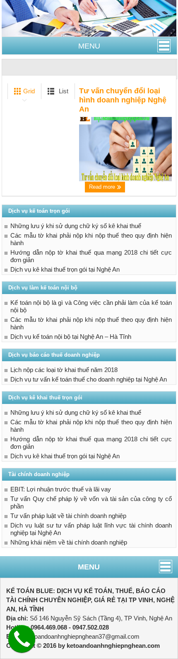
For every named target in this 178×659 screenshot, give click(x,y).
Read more (103, 187)
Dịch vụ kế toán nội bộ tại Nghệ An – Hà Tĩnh (70, 336)
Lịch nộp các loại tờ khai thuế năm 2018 (64, 369)
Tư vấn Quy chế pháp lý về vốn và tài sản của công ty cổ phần (90, 502)
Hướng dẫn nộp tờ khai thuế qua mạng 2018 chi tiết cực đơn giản (90, 256)
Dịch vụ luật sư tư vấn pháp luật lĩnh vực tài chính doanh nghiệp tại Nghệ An (90, 529)
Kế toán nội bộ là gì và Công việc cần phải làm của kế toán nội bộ (90, 306)
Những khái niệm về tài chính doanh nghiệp (68, 542)
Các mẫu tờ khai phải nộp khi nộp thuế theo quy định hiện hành (90, 239)
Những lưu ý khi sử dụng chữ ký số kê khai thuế (75, 225)
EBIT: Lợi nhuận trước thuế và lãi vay (60, 489)
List (62, 91)
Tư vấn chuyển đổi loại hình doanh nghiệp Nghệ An (122, 100)
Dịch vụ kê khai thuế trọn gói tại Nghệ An (65, 269)
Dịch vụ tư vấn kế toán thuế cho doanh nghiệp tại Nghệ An (88, 379)
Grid (28, 91)
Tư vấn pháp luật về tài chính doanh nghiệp (68, 515)
